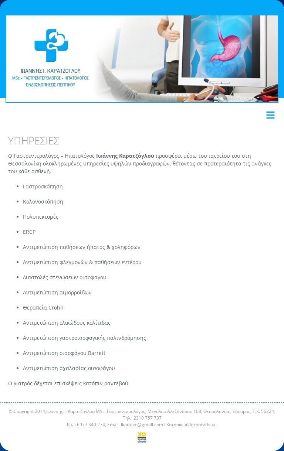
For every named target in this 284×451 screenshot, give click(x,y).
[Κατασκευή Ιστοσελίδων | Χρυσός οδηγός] (142, 438)
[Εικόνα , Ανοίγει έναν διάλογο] (142, 59)
